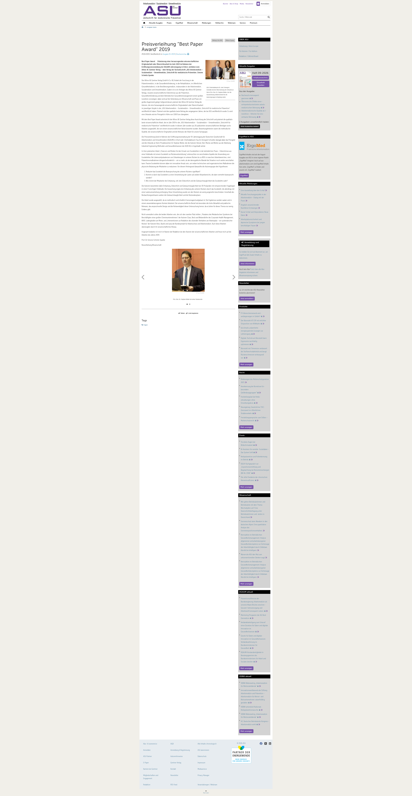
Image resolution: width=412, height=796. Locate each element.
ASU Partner (147, 756)
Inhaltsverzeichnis (260, 78)
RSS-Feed (173, 785)
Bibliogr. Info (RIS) (217, 40)
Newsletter (249, 4)
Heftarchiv (219, 23)
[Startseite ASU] (207, 10)
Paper (145, 325)
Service (243, 23)
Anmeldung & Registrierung (180, 750)
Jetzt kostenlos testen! (249, 126)
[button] (206, 22)
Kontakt (173, 769)
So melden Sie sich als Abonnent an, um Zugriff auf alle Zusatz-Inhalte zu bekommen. (253, 255)
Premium (253, 23)
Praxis (169, 23)
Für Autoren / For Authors (248, 51)
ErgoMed (179, 23)
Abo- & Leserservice (150, 744)
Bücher (225, 4)
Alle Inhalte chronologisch (207, 744)
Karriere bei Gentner (150, 769)
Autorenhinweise (176, 756)
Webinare (232, 23)
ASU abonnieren (203, 750)
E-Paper (146, 763)
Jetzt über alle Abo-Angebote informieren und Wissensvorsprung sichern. (252, 272)
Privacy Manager (203, 775)
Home (144, 22)
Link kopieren (193, 313)
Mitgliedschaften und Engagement (150, 776)
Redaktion (146, 785)
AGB (172, 744)
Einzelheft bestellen (261, 84)
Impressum (201, 763)
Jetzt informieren (247, 264)
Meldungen (206, 23)
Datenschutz (202, 756)
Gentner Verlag (175, 763)
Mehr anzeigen (246, 232)
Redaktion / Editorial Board (248, 56)
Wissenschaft (192, 23)
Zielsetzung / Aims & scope (248, 46)
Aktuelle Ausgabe (156, 23)
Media (242, 4)
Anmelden (147, 750)
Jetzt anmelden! (247, 298)
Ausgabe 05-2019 (169, 54)
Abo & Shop (234, 4)
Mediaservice (202, 769)
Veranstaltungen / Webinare (207, 785)
